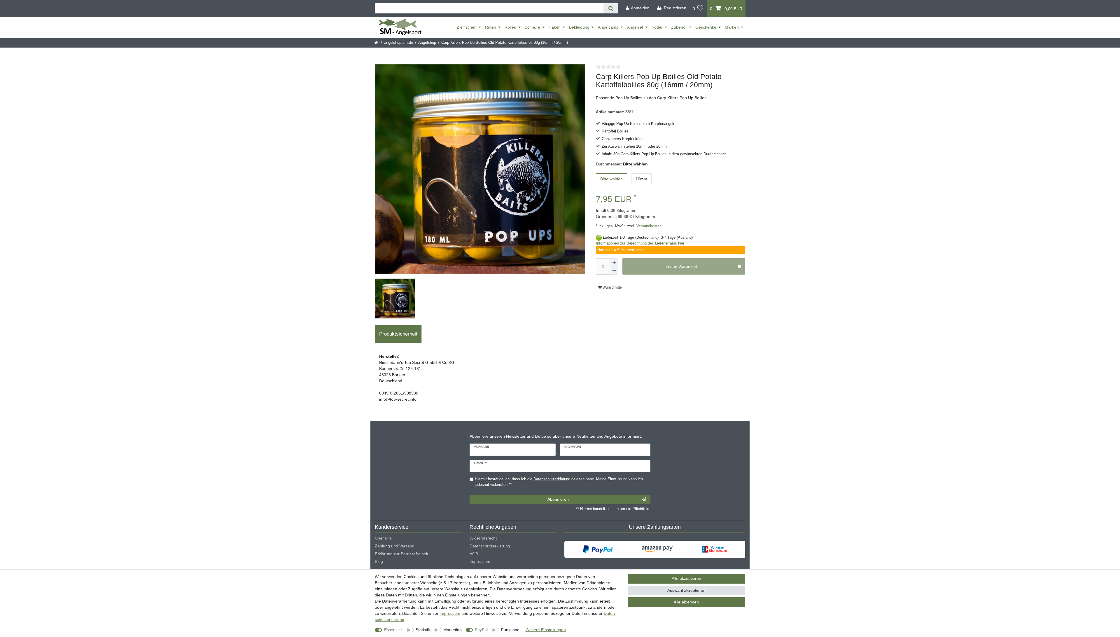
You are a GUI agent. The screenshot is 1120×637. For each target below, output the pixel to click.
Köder (657, 27)
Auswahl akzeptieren (686, 590)
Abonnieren (558, 499)
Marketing (452, 629)
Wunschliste (612, 287)
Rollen (510, 27)
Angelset (635, 27)
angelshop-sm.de (398, 43)
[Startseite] (376, 43)
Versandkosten (648, 226)
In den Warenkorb (682, 266)
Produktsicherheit (398, 334)
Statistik (423, 629)
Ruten (490, 27)
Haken (555, 27)
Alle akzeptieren (686, 578)
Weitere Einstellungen (546, 629)
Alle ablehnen (686, 602)
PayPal (481, 629)
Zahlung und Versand (394, 546)
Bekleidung (579, 27)
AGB (474, 554)
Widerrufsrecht (483, 538)
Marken (732, 27)
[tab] (398, 334)
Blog (379, 561)
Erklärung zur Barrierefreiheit (401, 554)
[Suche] (610, 8)
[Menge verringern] (614, 270)
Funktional (510, 629)
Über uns (383, 538)
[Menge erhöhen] (614, 262)
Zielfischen (467, 27)
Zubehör (679, 27)
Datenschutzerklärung (490, 546)
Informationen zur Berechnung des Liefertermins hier (640, 243)
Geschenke (705, 27)
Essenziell (393, 629)
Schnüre (532, 27)
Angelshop (427, 43)
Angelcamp (608, 27)
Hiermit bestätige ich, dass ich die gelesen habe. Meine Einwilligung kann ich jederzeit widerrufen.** (559, 482)
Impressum (480, 561)
